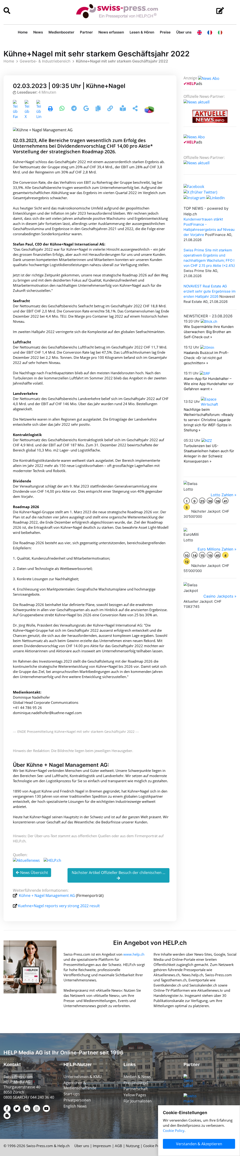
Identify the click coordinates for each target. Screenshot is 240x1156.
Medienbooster (61, 32)
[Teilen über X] (27, 109)
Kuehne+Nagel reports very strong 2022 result (59, 905)
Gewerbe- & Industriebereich (45, 61)
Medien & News (137, 1076)
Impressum (102, 1145)
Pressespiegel (136, 1082)
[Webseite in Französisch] (209, 32)
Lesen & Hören (142, 32)
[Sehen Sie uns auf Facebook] (194, 186)
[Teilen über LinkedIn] (38, 109)
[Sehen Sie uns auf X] (200, 191)
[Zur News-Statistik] (149, 109)
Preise (165, 32)
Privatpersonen (77, 1100)
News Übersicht (33, 872)
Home (23, 32)
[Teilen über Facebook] (15, 109)
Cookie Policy (154, 1145)
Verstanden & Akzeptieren (199, 1143)
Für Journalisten (138, 1101)
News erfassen (111, 32)
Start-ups (72, 1094)
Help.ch (63, 1145)
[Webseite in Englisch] (199, 32)
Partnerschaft (136, 1088)
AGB (118, 1145)
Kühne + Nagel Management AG (47, 895)
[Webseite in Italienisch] (220, 32)
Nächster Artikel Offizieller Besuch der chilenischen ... (118, 872)
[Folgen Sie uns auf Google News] (86, 109)
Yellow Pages (135, 1094)
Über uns (183, 32)
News (38, 32)
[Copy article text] (98, 109)
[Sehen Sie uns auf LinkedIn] (215, 197)
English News (75, 1106)
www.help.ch (133, 954)
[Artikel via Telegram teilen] (74, 109)
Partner (86, 32)
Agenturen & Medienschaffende (80, 1085)
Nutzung (132, 1145)
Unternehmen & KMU (83, 1076)
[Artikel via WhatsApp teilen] (62, 109)
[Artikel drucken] (50, 109)
